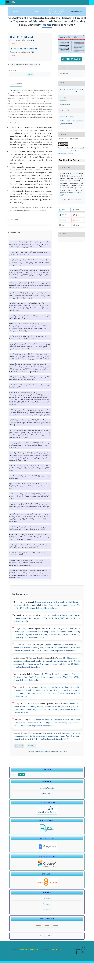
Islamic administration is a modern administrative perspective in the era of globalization (47, 603)
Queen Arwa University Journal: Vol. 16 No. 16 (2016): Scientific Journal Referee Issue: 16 (47, 665)
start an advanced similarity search (46, 752)
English (21, 774)
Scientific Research (68, 117)
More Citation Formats (71, 199)
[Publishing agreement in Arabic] (47, 850)
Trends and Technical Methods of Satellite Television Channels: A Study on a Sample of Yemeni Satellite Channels (47, 689)
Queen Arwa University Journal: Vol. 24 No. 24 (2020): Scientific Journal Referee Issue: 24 (47, 620)
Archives (35, 11)
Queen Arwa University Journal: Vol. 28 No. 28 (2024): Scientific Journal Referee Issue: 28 (47, 636)
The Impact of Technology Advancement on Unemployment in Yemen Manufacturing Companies (47, 631)
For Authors (47, 904)
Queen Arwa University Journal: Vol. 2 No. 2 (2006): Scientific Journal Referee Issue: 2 (47, 724)
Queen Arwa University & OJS (30, 949)
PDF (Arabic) (73, 59)
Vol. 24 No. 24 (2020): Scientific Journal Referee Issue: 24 (56, 11)
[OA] (47, 885)
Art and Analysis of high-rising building (62, 615)
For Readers (47, 898)
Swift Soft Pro (57, 949)
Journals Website (47, 788)
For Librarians (47, 909)
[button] (64, 210)
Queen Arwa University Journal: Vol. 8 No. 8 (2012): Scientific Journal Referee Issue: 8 (47, 737)
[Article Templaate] (47, 832)
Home (15, 11)
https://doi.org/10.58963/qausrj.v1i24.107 (26, 64)
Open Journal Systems (47, 936)
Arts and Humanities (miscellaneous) (71, 122)
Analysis (30, 74)
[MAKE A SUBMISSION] (47, 814)
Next (30, 746)
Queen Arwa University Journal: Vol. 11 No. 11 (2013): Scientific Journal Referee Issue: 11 (47, 606)
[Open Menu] (7, 2)
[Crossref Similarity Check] (47, 868)
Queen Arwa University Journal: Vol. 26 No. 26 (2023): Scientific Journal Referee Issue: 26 (47, 695)
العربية (13, 774)
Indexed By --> (47, 794)
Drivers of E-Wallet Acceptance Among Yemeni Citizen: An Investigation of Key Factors (47, 705)
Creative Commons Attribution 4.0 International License (71, 151)
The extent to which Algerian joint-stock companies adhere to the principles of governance (47, 734)
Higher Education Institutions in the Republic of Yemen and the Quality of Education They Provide (47, 646)
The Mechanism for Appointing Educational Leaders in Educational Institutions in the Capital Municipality (47, 661)
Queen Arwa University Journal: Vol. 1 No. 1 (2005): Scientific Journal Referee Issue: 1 (47, 649)
